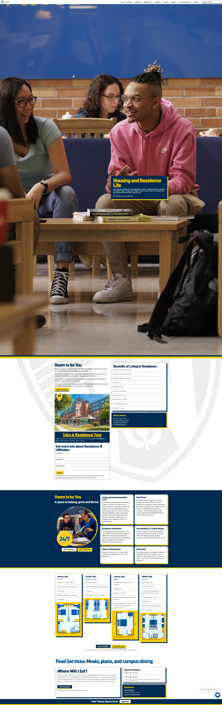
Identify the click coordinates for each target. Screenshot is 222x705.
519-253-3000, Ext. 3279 (121, 420)
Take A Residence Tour (82, 434)
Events (166, 2)
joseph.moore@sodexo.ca (132, 694)
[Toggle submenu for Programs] (133, 2)
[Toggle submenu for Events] (169, 2)
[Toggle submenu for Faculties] (142, 2)
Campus (173, 2)
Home (122, 2)
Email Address (61, 465)
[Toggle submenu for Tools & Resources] (191, 2)
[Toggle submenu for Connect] (200, 2)
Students (157, 2)
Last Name (59, 459)
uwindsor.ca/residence (120, 422)
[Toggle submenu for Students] (161, 2)
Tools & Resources (184, 2)
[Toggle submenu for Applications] (152, 2)
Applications (147, 2)
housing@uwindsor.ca (120, 424)
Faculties (137, 2)
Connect (196, 2)
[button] (115, 624)
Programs (128, 2)
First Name (60, 453)
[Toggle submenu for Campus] (177, 2)
